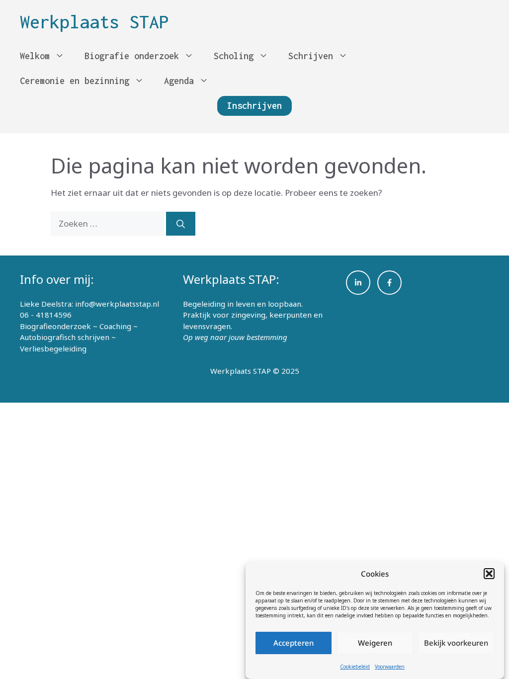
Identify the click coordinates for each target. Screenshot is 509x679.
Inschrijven (254, 105)
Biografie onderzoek (132, 56)
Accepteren (293, 643)
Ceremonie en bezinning (74, 81)
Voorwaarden (390, 666)
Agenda (179, 81)
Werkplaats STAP (94, 21)
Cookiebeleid (355, 666)
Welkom (35, 56)
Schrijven (310, 56)
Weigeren (375, 643)
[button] (489, 574)
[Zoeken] (180, 224)
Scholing (234, 56)
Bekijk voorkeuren (456, 643)
